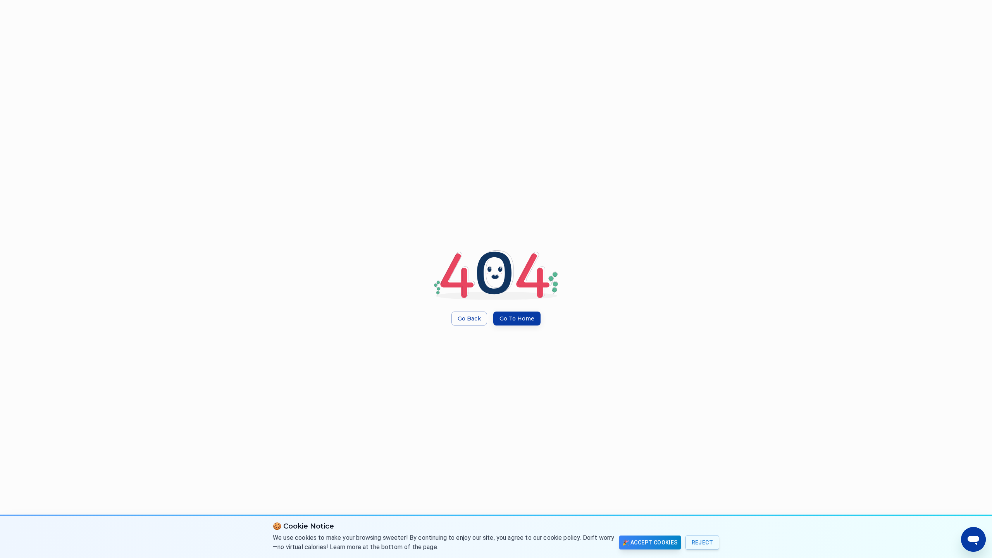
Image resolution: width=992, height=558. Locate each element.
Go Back (469, 318)
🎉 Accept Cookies (649, 542)
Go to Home (516, 318)
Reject (702, 542)
